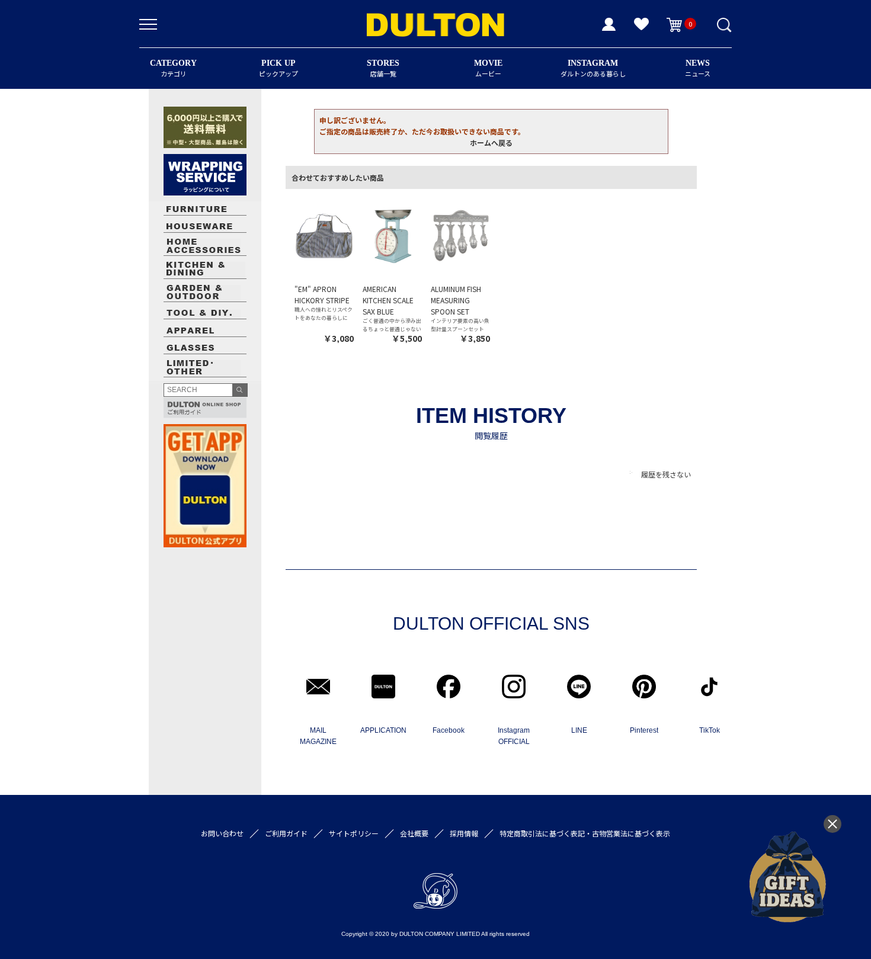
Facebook (449, 730)
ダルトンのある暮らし (593, 68)
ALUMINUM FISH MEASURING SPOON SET (456, 300)
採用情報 (464, 833)
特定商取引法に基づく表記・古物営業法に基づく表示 (584, 833)
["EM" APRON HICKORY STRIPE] (324, 235)
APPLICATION (383, 730)
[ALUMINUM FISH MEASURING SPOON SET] (460, 235)
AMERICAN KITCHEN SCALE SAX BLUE (388, 300)
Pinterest (644, 730)
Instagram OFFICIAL (514, 736)
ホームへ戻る (491, 142)
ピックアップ (278, 68)
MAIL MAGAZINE (318, 736)
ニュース (697, 68)
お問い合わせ (222, 833)
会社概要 (414, 833)
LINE (579, 730)
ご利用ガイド (286, 833)
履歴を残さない (666, 474)
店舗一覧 (383, 68)
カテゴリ (173, 68)
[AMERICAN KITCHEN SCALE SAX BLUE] (392, 235)
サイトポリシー (354, 833)
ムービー (488, 68)
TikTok (709, 730)
